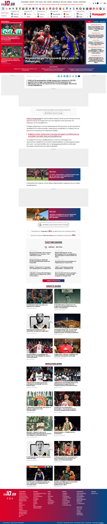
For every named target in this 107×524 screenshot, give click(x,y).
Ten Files (93, 491)
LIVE (40, 4)
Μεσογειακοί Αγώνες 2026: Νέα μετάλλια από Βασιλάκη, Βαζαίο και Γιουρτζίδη (96, 36)
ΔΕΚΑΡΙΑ (49, 2)
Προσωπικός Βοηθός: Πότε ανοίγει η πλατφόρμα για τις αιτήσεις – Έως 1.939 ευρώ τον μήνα (96, 28)
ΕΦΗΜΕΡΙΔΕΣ (79, 513)
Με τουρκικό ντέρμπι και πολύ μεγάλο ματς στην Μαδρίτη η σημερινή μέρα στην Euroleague (81, 69)
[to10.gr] (8, 3)
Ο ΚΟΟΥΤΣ (79, 502)
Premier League (22, 500)
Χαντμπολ (50, 496)
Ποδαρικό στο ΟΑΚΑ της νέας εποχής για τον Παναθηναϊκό (25, 69)
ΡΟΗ (25, 4)
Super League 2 (22, 495)
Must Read (59, 247)
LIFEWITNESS (82, 2)
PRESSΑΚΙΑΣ (79, 500)
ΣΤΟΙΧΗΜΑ (30, 4)
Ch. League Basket (38, 496)
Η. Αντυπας (65, 503)
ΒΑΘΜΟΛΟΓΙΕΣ (55, 4)
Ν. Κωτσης (64, 499)
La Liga (20, 502)
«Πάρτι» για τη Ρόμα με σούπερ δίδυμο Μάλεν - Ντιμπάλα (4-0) (64, 267)
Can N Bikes (50, 500)
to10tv (78, 510)
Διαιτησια (21, 515)
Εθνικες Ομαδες (23, 512)
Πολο (49, 495)
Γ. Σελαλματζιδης (66, 498)
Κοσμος (21, 509)
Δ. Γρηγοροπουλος (66, 505)
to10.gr (29, 76)
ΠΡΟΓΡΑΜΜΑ (63, 4)
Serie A (20, 503)
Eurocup (35, 498)
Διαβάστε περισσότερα (53, 280)
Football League (23, 496)
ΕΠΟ (20, 516)
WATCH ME (64, 2)
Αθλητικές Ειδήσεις (48, 235)
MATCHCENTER (46, 4)
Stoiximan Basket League (39, 493)
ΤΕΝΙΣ (44, 2)
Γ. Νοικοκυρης (65, 496)
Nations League (23, 513)
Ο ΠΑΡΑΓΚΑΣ (79, 498)
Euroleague (36, 495)
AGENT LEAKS (80, 495)
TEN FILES (75, 2)
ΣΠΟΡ (36, 2)
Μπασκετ (35, 491)
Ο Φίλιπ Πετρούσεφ (34, 118)
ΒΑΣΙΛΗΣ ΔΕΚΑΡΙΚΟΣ (81, 499)
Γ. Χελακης (64, 493)
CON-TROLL (80, 4)
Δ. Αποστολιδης (66, 502)
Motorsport (51, 502)
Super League (22, 493)
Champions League (23, 498)
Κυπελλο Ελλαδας (23, 510)
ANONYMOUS (56, 2)
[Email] (79, 76)
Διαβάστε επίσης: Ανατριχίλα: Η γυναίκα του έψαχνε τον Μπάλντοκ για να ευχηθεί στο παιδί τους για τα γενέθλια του (53, 135)
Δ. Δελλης (64, 495)
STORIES (79, 511)
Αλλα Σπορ (50, 503)
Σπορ (49, 491)
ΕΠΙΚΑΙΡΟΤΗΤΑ (94, 493)
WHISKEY (101, 522)
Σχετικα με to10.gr (68, 522)
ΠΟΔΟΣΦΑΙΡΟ (25, 2)
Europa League (22, 499)
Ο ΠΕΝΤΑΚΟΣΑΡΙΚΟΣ (81, 493)
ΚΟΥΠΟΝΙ (35, 4)
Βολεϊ (49, 493)
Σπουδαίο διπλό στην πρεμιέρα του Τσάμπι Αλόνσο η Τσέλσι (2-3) (65, 261)
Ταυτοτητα (60, 522)
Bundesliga (22, 505)
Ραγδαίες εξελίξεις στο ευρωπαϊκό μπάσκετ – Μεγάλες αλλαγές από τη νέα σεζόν (53, 69)
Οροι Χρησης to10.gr (79, 522)
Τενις (49, 498)
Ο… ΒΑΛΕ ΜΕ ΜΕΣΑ (81, 503)
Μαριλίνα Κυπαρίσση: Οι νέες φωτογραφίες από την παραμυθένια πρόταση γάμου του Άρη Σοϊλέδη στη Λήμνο (96, 60)
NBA (34, 505)
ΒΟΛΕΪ (41, 2)
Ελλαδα (35, 500)
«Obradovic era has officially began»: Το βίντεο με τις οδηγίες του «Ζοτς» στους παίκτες (96, 51)
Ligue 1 (20, 506)
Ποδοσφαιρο (22, 491)
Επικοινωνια (88, 522)
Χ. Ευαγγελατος (66, 500)
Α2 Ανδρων (36, 499)
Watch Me (79, 507)
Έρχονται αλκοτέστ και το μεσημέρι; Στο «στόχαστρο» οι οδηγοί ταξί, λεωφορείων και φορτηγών (66, 274)
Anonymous (80, 491)
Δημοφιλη (51, 247)
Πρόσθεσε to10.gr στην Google (54, 113)
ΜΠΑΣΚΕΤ (32, 2)
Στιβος (49, 499)
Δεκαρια (64, 491)
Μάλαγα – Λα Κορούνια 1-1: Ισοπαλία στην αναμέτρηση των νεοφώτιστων (96, 43)
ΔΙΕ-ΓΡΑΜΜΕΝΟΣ (80, 496)
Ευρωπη (21, 508)
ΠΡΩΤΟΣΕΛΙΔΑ (72, 4)
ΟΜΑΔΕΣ (69, 2)
